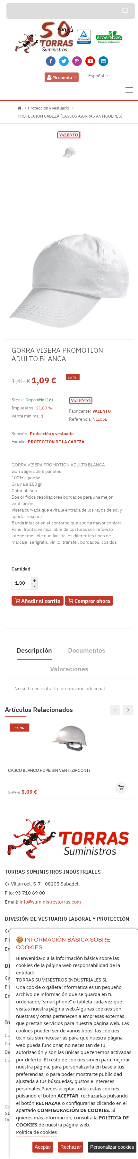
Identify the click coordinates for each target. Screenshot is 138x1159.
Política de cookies (36, 1132)
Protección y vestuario (48, 108)
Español (96, 76)
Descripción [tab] (34, 650)
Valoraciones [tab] (69, 669)
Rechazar (70, 1147)
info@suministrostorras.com (50, 902)
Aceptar (43, 1147)
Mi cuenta (62, 77)
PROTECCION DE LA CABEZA (56, 442)
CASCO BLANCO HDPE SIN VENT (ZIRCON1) (49, 770)
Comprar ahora (91, 601)
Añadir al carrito (40, 601)
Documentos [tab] (86, 650)
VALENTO (101, 411)
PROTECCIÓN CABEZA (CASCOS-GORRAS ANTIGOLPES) (70, 116)
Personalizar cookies (112, 1147)
